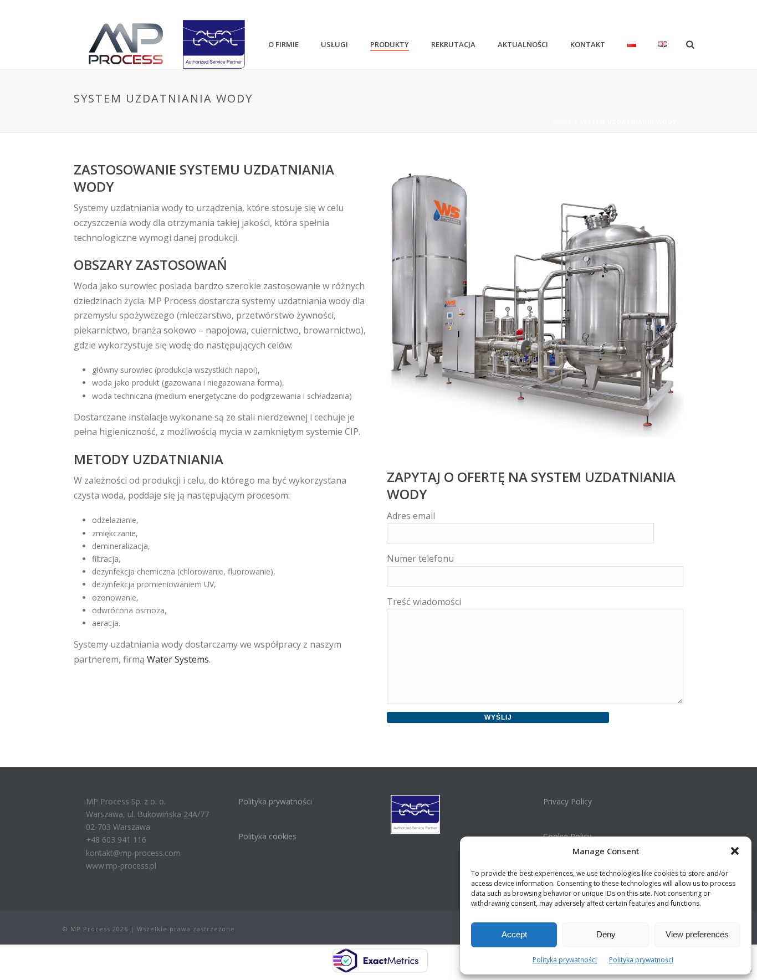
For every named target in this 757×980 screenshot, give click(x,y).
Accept (514, 934)
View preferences (697, 934)
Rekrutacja (453, 44)
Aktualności (523, 44)
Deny (606, 934)
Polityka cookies (267, 836)
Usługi (334, 44)
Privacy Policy (567, 801)
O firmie (283, 44)
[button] (734, 850)
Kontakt (587, 44)
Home (562, 122)
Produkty (389, 44)
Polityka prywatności (565, 959)
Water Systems (178, 659)
